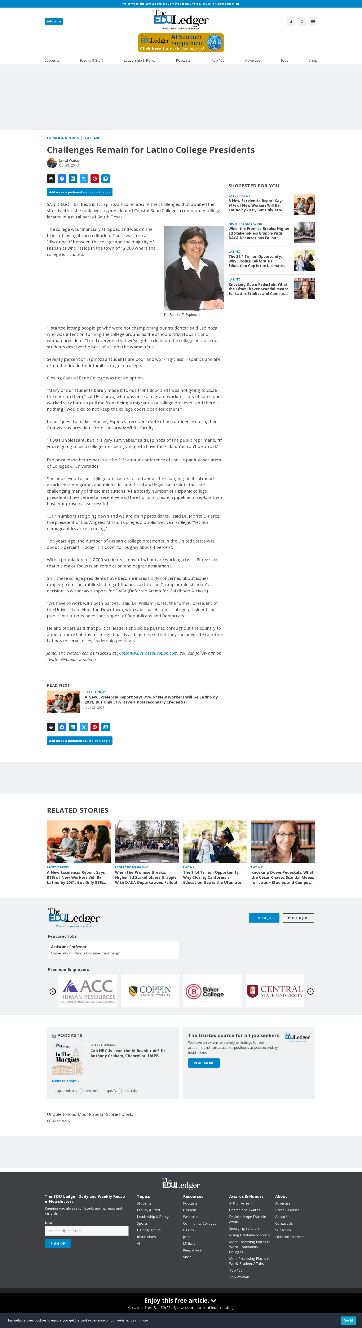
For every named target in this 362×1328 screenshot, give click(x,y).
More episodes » (66, 1081)
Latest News (96, 692)
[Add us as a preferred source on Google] (105, 178)
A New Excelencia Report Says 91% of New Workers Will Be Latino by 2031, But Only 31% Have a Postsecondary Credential (151, 700)
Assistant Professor (69, 947)
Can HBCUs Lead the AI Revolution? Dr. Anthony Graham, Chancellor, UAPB (128, 1053)
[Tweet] (84, 178)
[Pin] (94, 178)
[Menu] (313, 21)
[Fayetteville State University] (150, 991)
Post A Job (298, 918)
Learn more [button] (139, 1320)
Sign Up (57, 1243)
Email (49, 1222)
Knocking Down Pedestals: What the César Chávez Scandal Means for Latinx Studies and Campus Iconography (259, 289)
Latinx (92, 137)
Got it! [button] (348, 1320)
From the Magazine (245, 224)
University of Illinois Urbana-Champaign (85, 953)
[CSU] (275, 991)
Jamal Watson (70, 160)
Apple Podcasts (66, 1091)
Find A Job (264, 918)
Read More (204, 1063)
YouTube (131, 1091)
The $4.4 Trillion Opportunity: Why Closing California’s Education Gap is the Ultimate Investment (256, 261)
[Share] (62, 178)
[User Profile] (291, 21)
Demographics (63, 137)
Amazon (92, 1091)
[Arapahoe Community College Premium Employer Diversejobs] (212, 991)
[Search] (302, 21)
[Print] (51, 178)
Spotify (111, 1091)
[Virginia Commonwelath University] (87, 991)
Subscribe (54, 21)
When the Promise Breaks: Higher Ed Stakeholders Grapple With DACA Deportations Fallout (259, 233)
